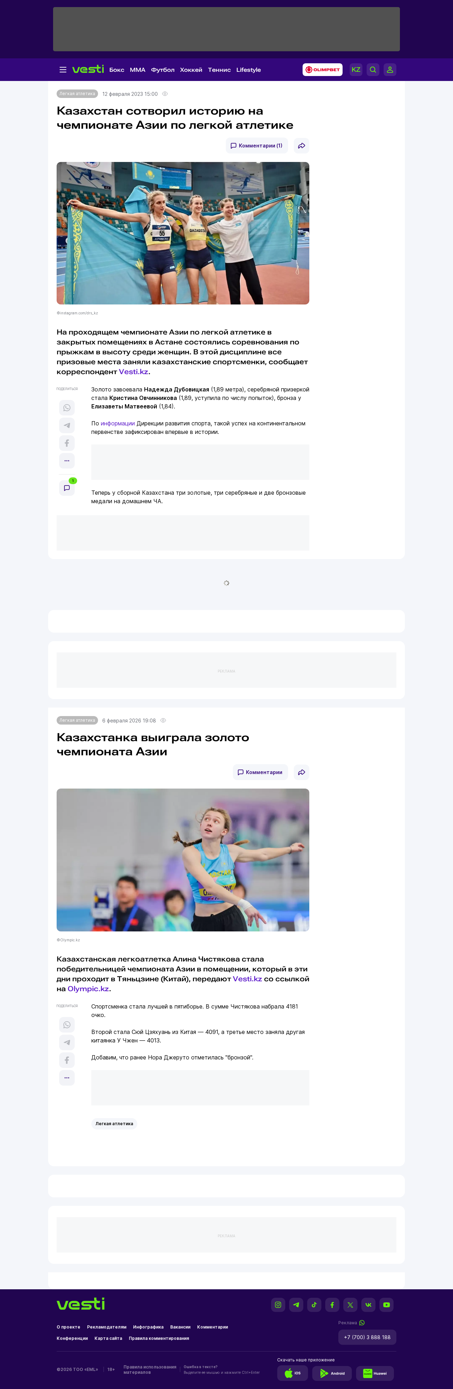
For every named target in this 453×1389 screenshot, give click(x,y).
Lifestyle (248, 69)
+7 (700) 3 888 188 (367, 1337)
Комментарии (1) (260, 146)
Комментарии (264, 772)
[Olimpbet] (320, 69)
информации (118, 423)
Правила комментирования (159, 1338)
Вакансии (180, 1327)
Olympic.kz (88, 988)
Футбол (162, 69)
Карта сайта (108, 1338)
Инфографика (148, 1327)
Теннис (219, 69)
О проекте (68, 1327)
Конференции (72, 1338)
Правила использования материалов (150, 1369)
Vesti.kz (247, 979)
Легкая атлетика (77, 93)
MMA (137, 69)
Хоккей (191, 69)
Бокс (116, 69)
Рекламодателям (106, 1327)
